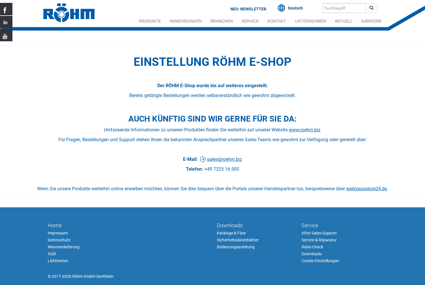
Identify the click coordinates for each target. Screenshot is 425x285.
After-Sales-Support (319, 233)
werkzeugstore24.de (366, 188)
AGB (52, 254)
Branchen (221, 21)
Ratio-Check (312, 247)
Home (55, 225)
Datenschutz (59, 240)
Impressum (58, 233)
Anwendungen (186, 21)
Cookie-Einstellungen (320, 260)
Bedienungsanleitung (236, 247)
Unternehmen (310, 21)
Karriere (371, 21)
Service (250, 21)
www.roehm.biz (304, 130)
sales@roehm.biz (224, 159)
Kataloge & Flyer (231, 233)
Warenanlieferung (64, 247)
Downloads (230, 225)
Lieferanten (58, 260)
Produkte (150, 21)
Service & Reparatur (319, 240)
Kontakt (276, 21)
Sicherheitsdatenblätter (238, 240)
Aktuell (344, 21)
